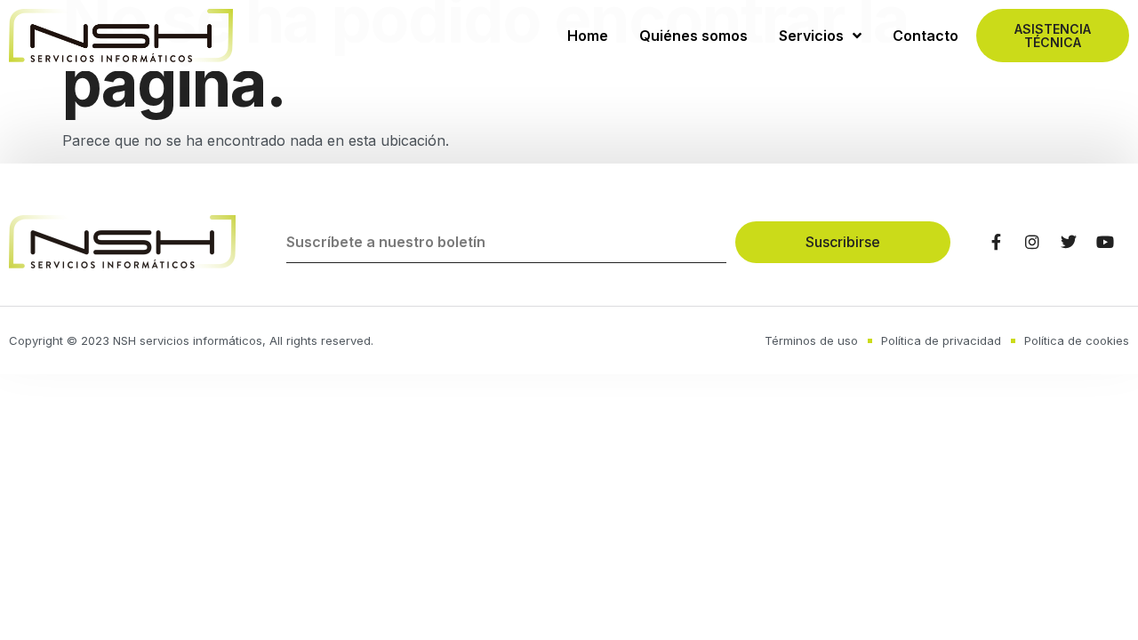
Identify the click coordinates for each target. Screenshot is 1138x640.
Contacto (925, 35)
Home (587, 35)
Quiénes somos (693, 35)
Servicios (811, 35)
